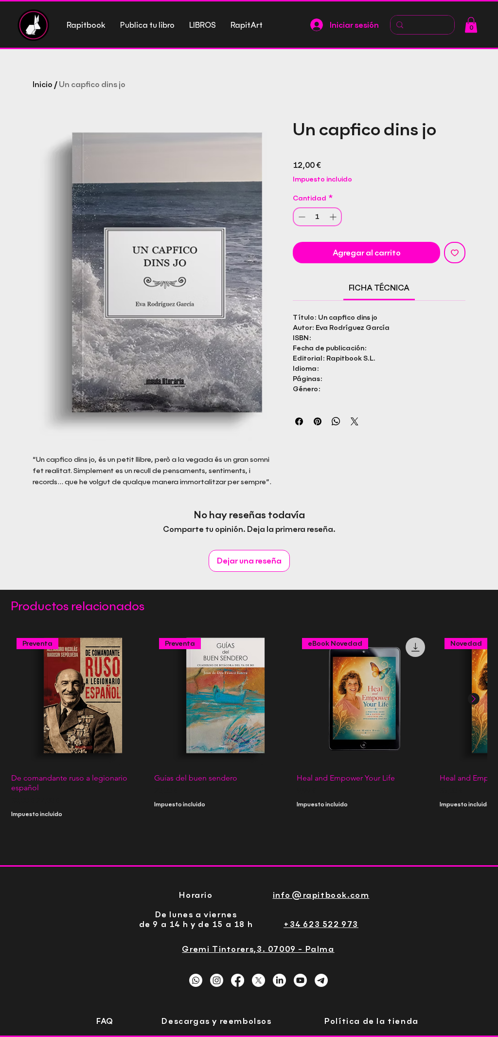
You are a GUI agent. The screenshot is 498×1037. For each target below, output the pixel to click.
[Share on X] (354, 421)
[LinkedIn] (279, 980)
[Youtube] (300, 980)
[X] (258, 980)
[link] (379, 287)
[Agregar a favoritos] (454, 252)
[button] (471, 25)
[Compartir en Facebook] (299, 421)
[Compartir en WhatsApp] (336, 421)
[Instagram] (216, 980)
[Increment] (334, 216)
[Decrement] (301, 216)
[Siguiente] (474, 699)
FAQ (105, 1021)
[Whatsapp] (195, 980)
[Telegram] (321, 980)
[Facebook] (237, 980)
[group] (249, 730)
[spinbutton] (317, 216)
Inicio (43, 84)
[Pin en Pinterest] (317, 421)
